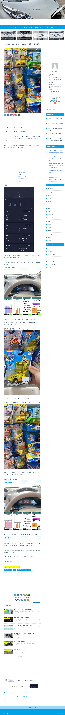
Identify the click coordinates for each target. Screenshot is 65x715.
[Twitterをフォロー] (19, 600)
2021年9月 (50, 221)
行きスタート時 (22, 176)
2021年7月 (50, 227)
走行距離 (22, 569)
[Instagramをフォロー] (22, 600)
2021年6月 (50, 230)
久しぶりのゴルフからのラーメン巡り (55, 134)
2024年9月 (50, 192)
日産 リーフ (51, 248)
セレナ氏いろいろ (52, 264)
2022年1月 (50, 211)
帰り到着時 (21, 178)
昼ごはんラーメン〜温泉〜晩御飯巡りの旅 (55, 129)
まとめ (20, 181)
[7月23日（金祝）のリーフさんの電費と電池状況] (11, 115)
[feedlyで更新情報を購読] (25, 600)
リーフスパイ (28, 569)
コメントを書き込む (22, 696)
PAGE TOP (33, 707)
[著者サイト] (16, 600)
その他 (49, 267)
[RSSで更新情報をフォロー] (28, 600)
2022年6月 (50, 198)
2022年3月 (50, 205)
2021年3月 (50, 240)
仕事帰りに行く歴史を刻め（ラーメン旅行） (55, 119)
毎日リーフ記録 (7, 567)
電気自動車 (7, 569)
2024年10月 (50, 188)
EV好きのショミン (55, 71)
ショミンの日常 (51, 258)
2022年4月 (50, 201)
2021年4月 (50, 237)
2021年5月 (50, 234)
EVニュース (50, 251)
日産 (11, 569)
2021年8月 (50, 224)
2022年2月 (50, 208)
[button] (62, 109)
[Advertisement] (22, 121)
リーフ (15, 569)
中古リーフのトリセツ (16, 567)
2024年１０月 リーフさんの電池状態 (55, 124)
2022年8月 (50, 195)
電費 (20, 174)
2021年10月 (50, 217)
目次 (20, 172)
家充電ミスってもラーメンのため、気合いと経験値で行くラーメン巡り (55, 140)
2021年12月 (50, 214)
